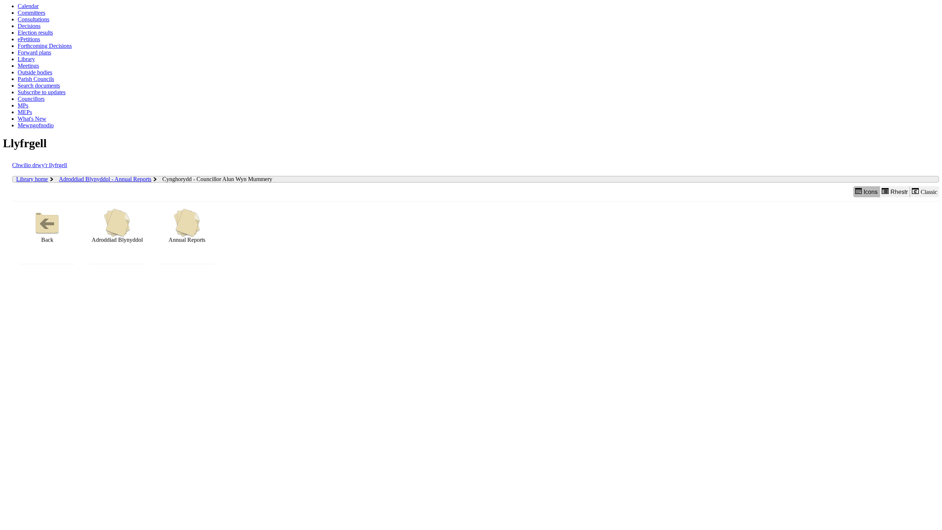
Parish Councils (36, 79)
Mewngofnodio (36, 125)
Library (26, 59)
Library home (32, 179)
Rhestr (899, 192)
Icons (871, 192)
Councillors (31, 99)
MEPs (25, 112)
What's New (32, 119)
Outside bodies (35, 72)
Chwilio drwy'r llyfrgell (39, 165)
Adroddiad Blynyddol (117, 240)
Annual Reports (187, 240)
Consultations (33, 19)
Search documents (39, 85)
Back (47, 240)
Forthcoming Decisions (45, 46)
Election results (35, 32)
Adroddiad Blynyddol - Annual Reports (105, 179)
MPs (23, 105)
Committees (31, 13)
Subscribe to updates (41, 92)
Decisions (29, 26)
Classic (929, 192)
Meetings (28, 66)
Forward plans (34, 52)
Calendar (28, 6)
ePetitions (29, 39)
